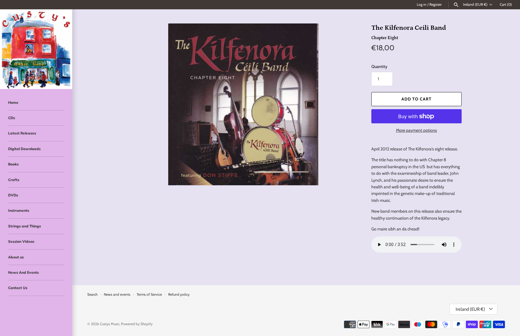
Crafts (13, 179)
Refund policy (179, 294)
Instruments (18, 210)
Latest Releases (22, 133)
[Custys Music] (36, 49)
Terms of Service (149, 294)
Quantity (379, 66)
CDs (11, 118)
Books (13, 164)
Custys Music (109, 324)
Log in (421, 4)
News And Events (23, 272)
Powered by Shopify (137, 324)
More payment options (416, 130)
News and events (117, 294)
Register (435, 4)
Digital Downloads (24, 148)
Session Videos (21, 241)
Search (92, 294)
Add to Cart (416, 99)
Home (13, 102)
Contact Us (17, 287)
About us (16, 257)
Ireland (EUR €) (475, 4)
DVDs (13, 195)
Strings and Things (24, 226)
